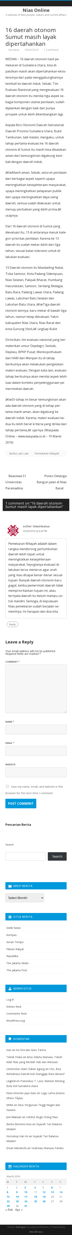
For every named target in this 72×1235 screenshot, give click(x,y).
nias (8, 1050)
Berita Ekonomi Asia (18, 1124)
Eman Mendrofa (16, 1148)
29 (8, 1206)
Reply (12, 624)
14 (61, 1192)
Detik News (13, 928)
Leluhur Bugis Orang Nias (42, 1117)
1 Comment (51, 50)
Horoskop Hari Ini (17, 1136)
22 (8, 1201)
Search (9, 844)
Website (10, 764)
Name (9, 721)
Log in (10, 999)
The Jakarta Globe (17, 963)
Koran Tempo (15, 942)
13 (52, 1192)
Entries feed (13, 1006)
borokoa (14, 50)
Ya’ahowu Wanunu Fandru (47, 1148)
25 (35, 1201)
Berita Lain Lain (19, 453)
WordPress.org (15, 1020)
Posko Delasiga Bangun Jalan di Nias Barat (52, 482)
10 (25, 1192)
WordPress (36, 1231)
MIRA (9, 1105)
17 (25, 1196)
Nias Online (36, 10)
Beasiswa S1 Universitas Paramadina (15, 482)
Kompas (11, 935)
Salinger (21, 1227)
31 (25, 1206)
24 (25, 1201)
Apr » (19, 1210)
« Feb (9, 1210)
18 (35, 1196)
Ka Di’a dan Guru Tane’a (31, 1050)
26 (44, 1201)
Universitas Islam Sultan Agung (25, 1069)
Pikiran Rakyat (15, 949)
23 (17, 1201)
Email (9, 743)
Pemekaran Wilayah (47, 453)
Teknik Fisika (14, 1057)
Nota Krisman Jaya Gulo (21, 1093)
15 (8, 1196)
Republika (12, 956)
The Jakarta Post (16, 970)
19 (44, 1196)
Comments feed (16, 1013)
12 (44, 1192)
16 (17, 1196)
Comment (12, 661)
